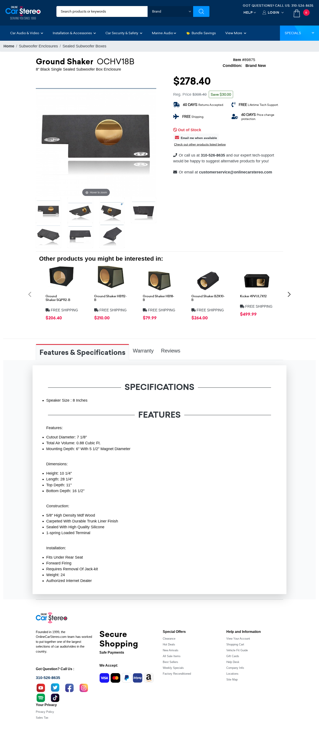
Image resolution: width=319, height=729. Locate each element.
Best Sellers (170, 662)
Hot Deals (169, 644)
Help (248, 12)
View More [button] (234, 33)
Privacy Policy (45, 711)
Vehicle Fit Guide (237, 650)
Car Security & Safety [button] (122, 33)
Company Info (235, 667)
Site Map (232, 679)
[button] (29, 294)
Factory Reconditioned (177, 673)
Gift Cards (232, 656)
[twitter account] (55, 687)
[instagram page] (84, 687)
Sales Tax (42, 717)
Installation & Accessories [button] (73, 33)
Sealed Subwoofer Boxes (84, 46)
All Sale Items (172, 656)
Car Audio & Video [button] (25, 33)
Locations (232, 673)
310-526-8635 (302, 5)
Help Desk (232, 662)
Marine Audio (162, 33)
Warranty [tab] (143, 351)
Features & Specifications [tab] (82, 352)
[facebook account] (69, 687)
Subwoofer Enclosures (38, 46)
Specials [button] (293, 33)
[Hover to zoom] (96, 137)
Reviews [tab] (170, 351)
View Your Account (238, 638)
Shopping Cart (235, 644)
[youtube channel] (41, 687)
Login (273, 12)
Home (8, 46)
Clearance (169, 638)
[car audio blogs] (41, 697)
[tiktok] (55, 697)
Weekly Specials (173, 667)
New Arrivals (170, 650)
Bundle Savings (204, 33)
